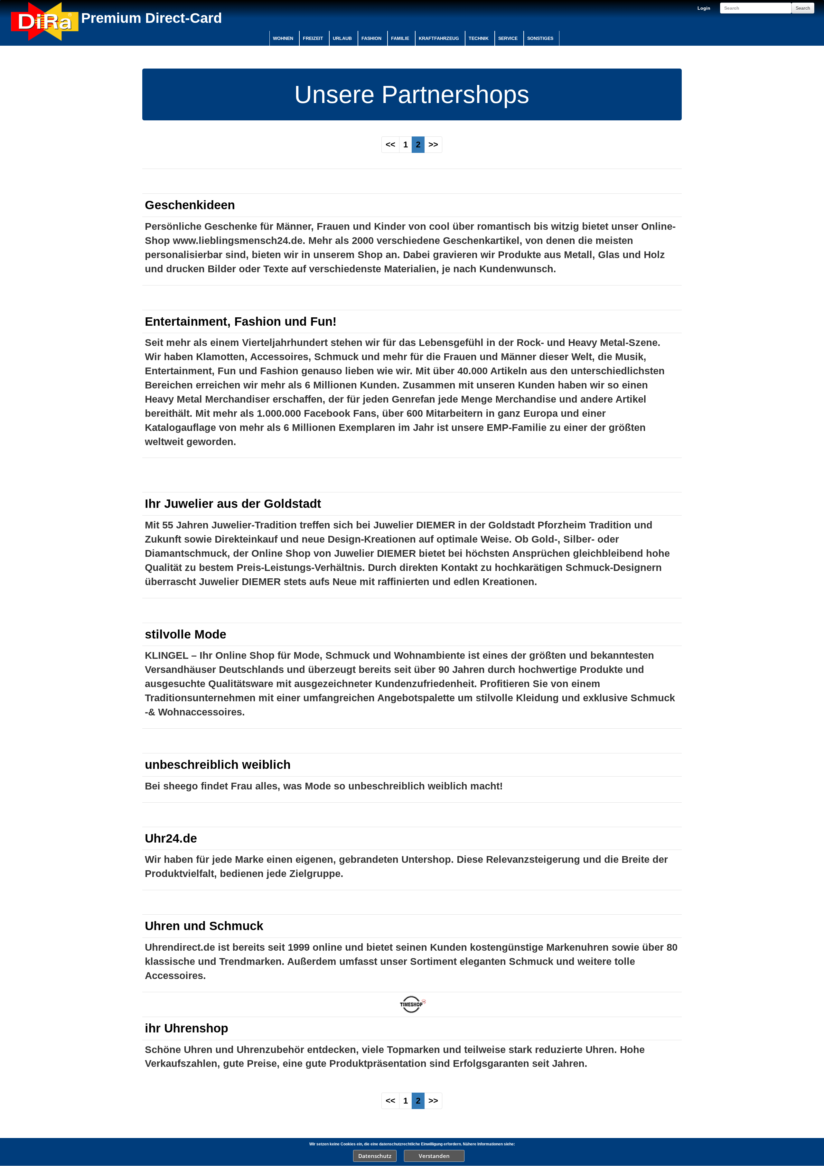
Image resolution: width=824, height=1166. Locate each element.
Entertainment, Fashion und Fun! (241, 321)
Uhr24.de (171, 838)
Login (704, 8)
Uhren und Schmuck (204, 926)
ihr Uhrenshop (186, 1028)
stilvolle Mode (185, 634)
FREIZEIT (313, 38)
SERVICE (508, 38)
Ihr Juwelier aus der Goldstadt (233, 503)
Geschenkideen (190, 205)
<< (390, 144)
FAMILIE (400, 38)
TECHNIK (479, 38)
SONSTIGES (540, 38)
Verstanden (434, 1156)
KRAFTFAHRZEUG (439, 38)
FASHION (371, 38)
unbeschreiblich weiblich (218, 764)
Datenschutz (374, 1156)
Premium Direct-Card (151, 18)
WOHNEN (283, 38)
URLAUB (342, 38)
